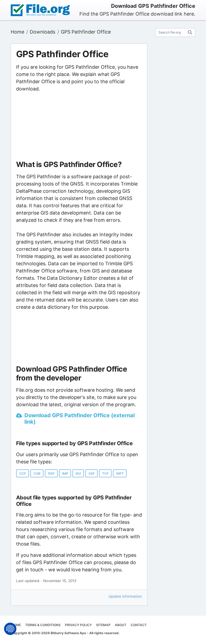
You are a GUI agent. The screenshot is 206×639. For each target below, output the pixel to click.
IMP (65, 473)
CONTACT (139, 625)
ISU (78, 473)
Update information (125, 596)
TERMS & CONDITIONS (43, 625)
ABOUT (120, 625)
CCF (22, 473)
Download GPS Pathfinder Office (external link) (79, 418)
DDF (51, 473)
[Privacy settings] (10, 629)
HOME (16, 625)
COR (37, 473)
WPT (120, 473)
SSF (92, 473)
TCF (105, 473)
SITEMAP (103, 625)
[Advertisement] (79, 126)
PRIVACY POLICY (78, 625)
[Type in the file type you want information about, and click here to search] (190, 32)
